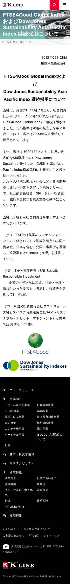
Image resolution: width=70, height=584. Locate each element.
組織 (7, 500)
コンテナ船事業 (14, 428)
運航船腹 (42, 500)
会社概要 (10, 484)
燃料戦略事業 (45, 422)
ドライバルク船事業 (17, 404)
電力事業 (10, 422)
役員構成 (42, 490)
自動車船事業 (45, 404)
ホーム (5, 41)
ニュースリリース (22, 41)
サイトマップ (51, 535)
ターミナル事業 (14, 434)
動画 (7, 445)
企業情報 (16, 472)
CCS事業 (42, 410)
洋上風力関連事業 (48, 416)
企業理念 (10, 478)
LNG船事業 (12, 410)
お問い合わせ (11, 529)
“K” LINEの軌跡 (14, 506)
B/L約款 (33, 535)
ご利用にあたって (13, 535)
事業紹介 (16, 399)
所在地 (41, 484)
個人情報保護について (37, 529)
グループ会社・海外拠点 (19, 492)
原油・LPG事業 (14, 416)
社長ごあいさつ (46, 478)
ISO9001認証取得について (50, 437)
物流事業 (42, 428)
